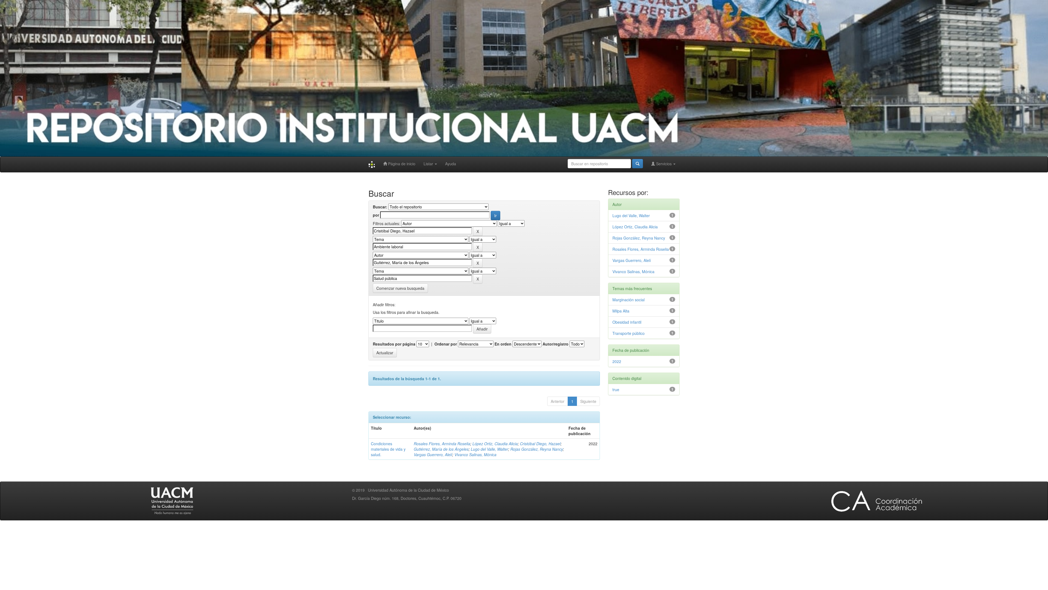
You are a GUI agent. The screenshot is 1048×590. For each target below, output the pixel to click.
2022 (616, 361)
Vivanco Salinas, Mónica (475, 454)
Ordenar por (445, 344)
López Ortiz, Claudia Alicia (495, 443)
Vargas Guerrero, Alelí (433, 454)
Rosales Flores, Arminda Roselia (442, 443)
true (615, 389)
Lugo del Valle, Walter (489, 449)
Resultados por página (394, 344)
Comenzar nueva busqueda (400, 288)
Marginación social (628, 299)
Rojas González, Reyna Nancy (536, 449)
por (376, 215)
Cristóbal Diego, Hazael (540, 443)
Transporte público (628, 333)
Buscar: (380, 207)
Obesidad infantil (626, 322)
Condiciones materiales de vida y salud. (388, 449)
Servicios (664, 163)
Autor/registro (555, 344)
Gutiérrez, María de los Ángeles (441, 449)
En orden (503, 344)
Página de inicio (401, 163)
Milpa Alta (620, 311)
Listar (429, 163)
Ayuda (450, 163)
